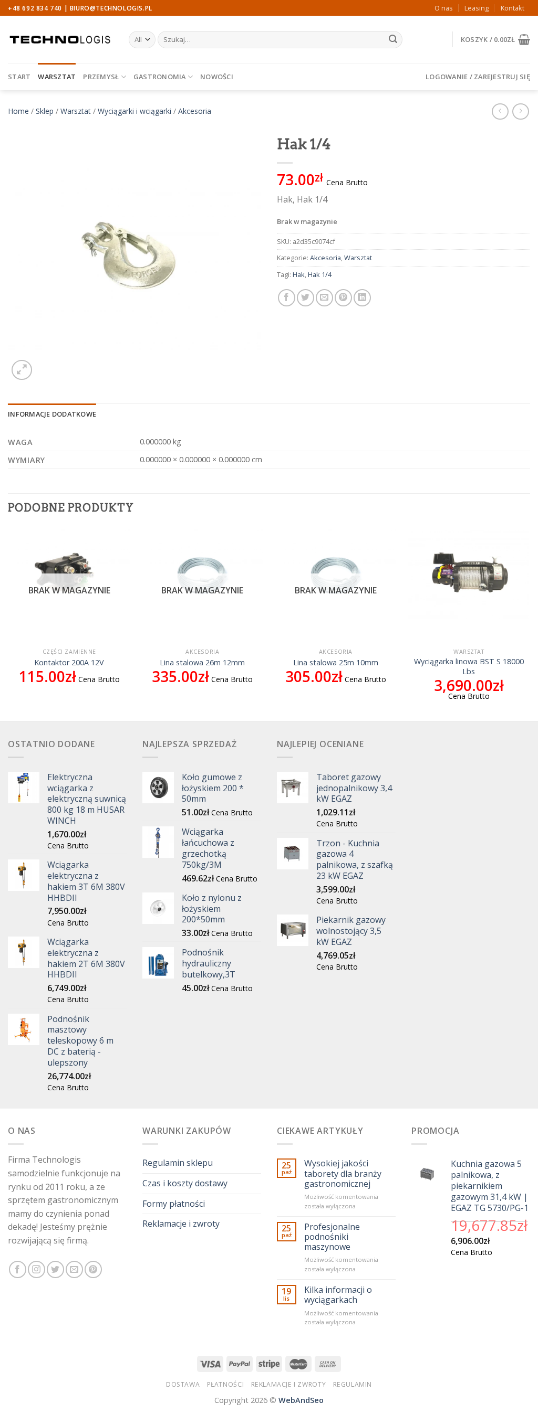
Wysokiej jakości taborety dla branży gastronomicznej (342, 1173)
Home (18, 111)
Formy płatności (173, 1203)
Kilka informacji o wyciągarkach (338, 1295)
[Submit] (393, 40)
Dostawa (183, 1384)
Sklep (45, 111)
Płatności (225, 1384)
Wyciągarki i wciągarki (134, 111)
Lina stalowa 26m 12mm (202, 662)
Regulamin (353, 1384)
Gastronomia (159, 76)
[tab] (52, 413)
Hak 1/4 (320, 274)
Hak (299, 274)
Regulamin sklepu (177, 1162)
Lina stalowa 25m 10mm (335, 662)
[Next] (529, 623)
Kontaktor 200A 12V (69, 662)
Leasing (476, 8)
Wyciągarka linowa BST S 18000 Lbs (469, 666)
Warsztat (57, 76)
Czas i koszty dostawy (184, 1183)
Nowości (216, 76)
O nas (443, 8)
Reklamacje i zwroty (181, 1223)
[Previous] (8, 623)
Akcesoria (194, 111)
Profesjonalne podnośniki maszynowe (332, 1237)
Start (19, 76)
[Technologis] (60, 39)
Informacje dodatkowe (52, 414)
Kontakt (512, 8)
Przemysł (101, 76)
